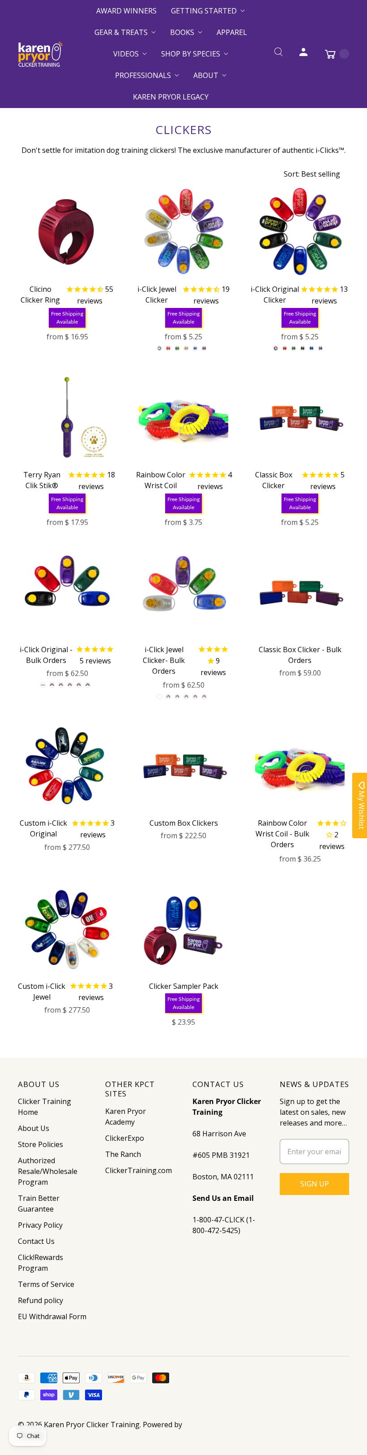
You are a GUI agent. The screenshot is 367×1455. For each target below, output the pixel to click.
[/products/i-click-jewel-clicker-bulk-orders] (183, 592)
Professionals (143, 75)
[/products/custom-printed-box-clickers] (183, 765)
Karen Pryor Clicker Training (92, 1424)
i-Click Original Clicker (275, 294)
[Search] (278, 53)
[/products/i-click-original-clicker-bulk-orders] (67, 592)
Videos (126, 54)
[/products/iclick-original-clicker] (300, 232)
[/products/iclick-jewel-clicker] (183, 232)
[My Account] (303, 53)
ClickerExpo (124, 1138)
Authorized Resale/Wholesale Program (47, 1171)
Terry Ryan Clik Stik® (41, 480)
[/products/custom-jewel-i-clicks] (67, 929)
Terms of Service (46, 1284)
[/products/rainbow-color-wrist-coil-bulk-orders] (300, 765)
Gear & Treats (121, 32)
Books (182, 32)
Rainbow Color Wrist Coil (160, 480)
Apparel (232, 32)
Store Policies (40, 1144)
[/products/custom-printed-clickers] (67, 765)
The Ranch (123, 1154)
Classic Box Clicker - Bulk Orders (300, 655)
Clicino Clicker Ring (40, 294)
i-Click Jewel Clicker (156, 294)
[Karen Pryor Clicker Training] (40, 54)
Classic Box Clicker (273, 480)
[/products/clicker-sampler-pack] (183, 929)
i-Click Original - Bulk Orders (46, 655)
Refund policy (40, 1300)
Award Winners (126, 11)
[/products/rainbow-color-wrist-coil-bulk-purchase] (183, 417)
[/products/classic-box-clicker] (300, 417)
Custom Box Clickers (183, 823)
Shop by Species (190, 54)
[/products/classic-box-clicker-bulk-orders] (300, 592)
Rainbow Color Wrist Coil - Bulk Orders (282, 833)
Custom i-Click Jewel (41, 991)
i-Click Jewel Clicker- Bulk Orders (164, 660)
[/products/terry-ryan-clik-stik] (67, 417)
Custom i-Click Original (43, 828)
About (205, 75)
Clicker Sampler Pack (183, 986)
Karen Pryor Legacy (171, 97)
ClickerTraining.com (138, 1170)
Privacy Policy (40, 1225)
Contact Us (36, 1241)
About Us (33, 1128)
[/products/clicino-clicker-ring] (67, 232)
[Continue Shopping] (332, 53)
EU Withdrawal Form (52, 1316)
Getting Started (204, 11)
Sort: (312, 174)
